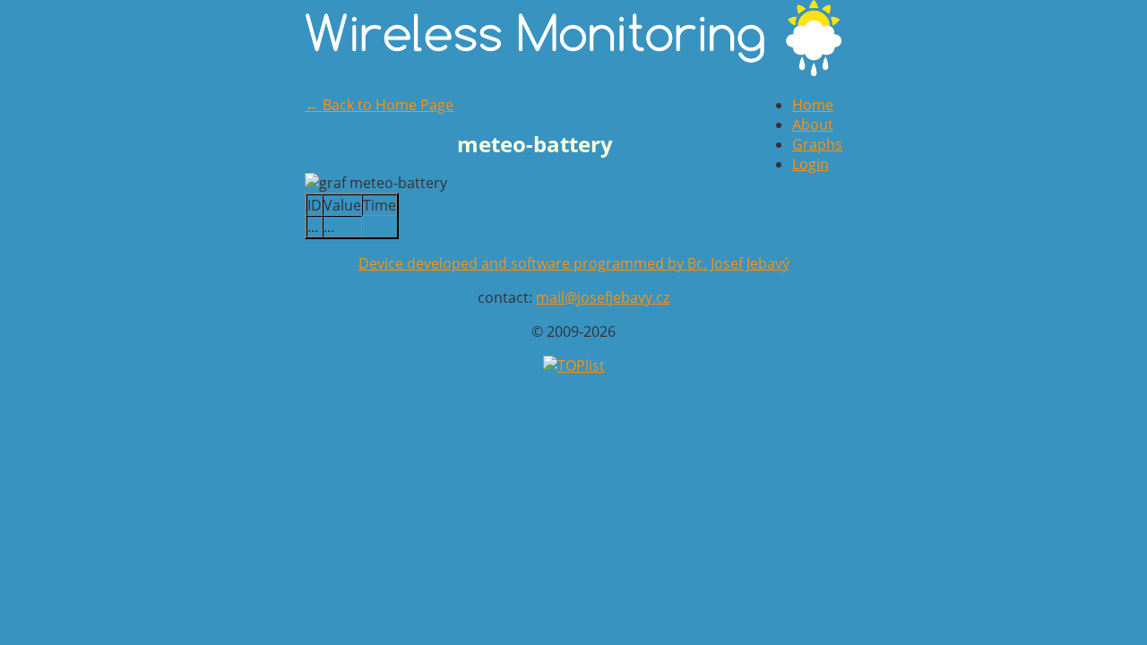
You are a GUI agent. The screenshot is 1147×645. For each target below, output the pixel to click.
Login (810, 164)
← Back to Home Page (379, 105)
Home (812, 105)
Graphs (817, 144)
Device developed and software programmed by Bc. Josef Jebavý (573, 263)
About (812, 124)
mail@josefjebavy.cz (602, 297)
